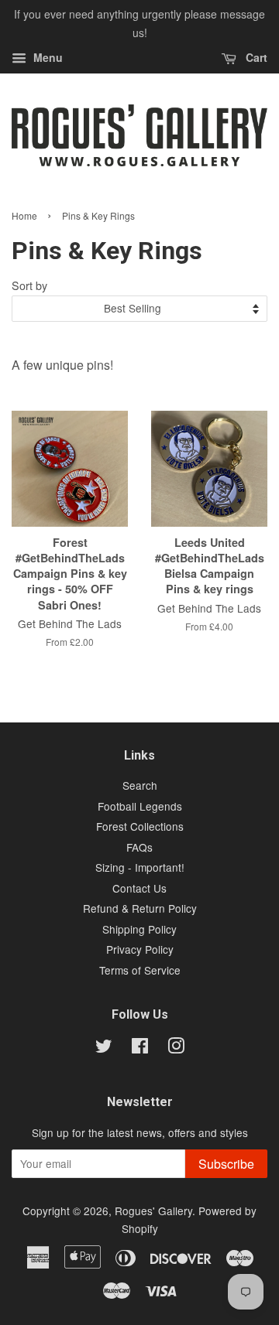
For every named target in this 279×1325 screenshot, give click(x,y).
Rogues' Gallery (153, 1210)
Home (24, 215)
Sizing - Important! (139, 867)
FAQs (139, 847)
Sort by (29, 285)
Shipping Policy (139, 929)
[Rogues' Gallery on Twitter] (103, 1048)
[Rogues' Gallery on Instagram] (175, 1048)
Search (139, 785)
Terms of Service (140, 970)
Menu (46, 57)
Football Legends (140, 806)
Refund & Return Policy (140, 908)
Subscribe (226, 1164)
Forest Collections (140, 826)
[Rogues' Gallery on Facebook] (140, 1048)
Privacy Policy (140, 949)
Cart (255, 57)
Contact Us (139, 888)
